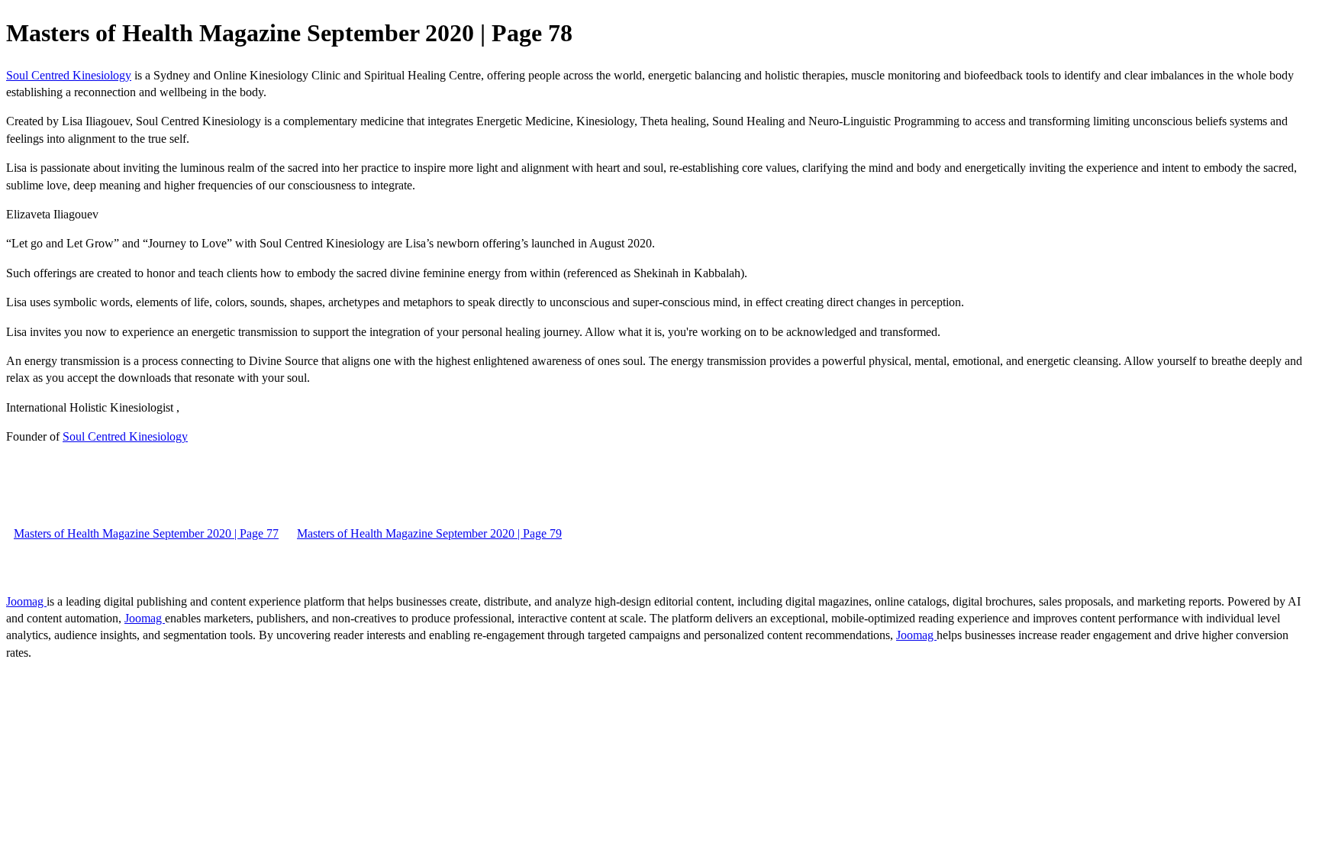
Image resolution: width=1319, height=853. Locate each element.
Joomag (26, 601)
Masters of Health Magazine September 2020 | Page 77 (146, 533)
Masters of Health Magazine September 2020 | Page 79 (429, 533)
